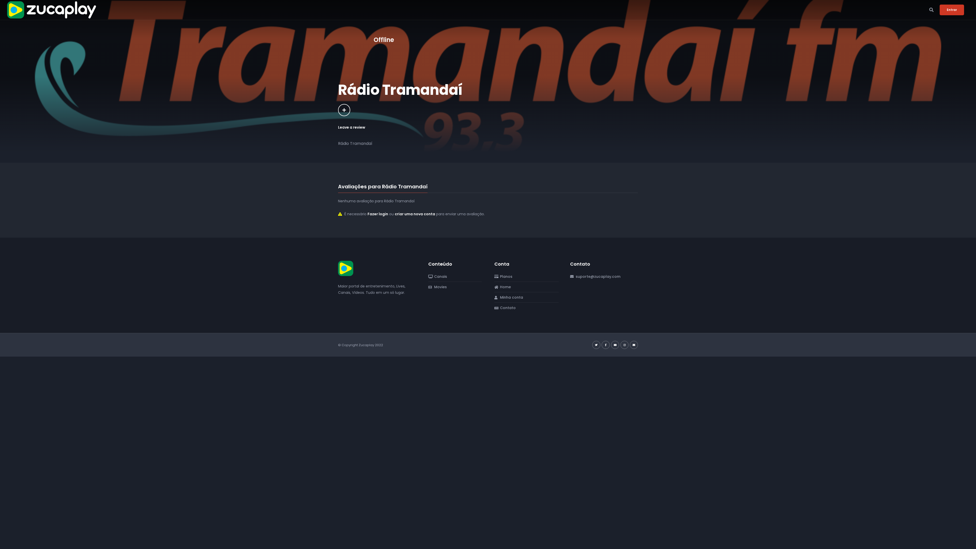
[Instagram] (624, 345)
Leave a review (351, 127)
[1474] (344, 110)
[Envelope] (634, 345)
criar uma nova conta (415, 214)
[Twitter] (596, 345)
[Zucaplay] (345, 268)
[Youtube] (615, 345)
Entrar (952, 10)
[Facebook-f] (606, 345)
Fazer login (378, 214)
